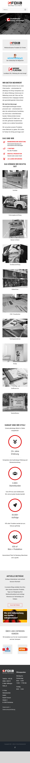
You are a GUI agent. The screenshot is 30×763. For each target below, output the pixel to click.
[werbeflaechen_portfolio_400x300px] (15, 393)
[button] (3, 649)
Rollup (15, 364)
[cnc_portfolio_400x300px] (15, 294)
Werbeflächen (15, 413)
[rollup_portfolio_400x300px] (15, 344)
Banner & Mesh (15, 240)
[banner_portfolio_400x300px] (15, 220)
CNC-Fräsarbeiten (15, 314)
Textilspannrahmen (15, 339)
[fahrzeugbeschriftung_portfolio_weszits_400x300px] (15, 195)
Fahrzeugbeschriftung (15, 215)
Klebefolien (15, 289)
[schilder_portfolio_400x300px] (15, 171)
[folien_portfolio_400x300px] (15, 270)
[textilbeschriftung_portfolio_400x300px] (15, 245)
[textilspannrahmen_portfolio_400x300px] (15, 319)
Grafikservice (15, 388)
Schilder (15, 190)
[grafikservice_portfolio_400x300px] (15, 369)
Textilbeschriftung (15, 264)
